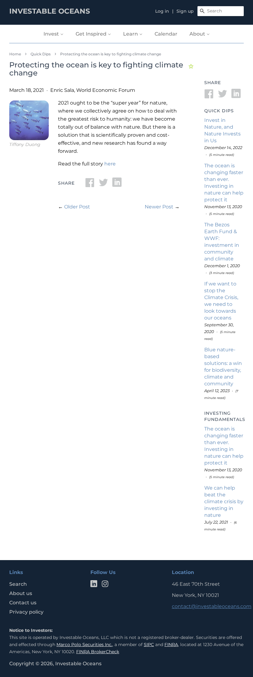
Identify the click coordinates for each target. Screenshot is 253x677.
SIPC (149, 644)
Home (15, 54)
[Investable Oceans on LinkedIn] (93, 585)
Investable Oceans (78, 663)
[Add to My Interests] (192, 65)
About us (20, 593)
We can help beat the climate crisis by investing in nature (223, 501)
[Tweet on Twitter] (103, 184)
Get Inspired (92, 34)
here (110, 164)
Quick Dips (41, 54)
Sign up (185, 11)
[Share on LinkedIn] (117, 184)
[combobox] (220, 11)
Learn (131, 34)
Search (18, 584)
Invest (52, 34)
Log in (162, 11)
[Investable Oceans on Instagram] (105, 585)
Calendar (166, 34)
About (197, 34)
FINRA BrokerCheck (97, 651)
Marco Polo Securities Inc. (84, 644)
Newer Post (159, 207)
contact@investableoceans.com (211, 606)
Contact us (22, 603)
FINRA (171, 644)
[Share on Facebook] (89, 184)
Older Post (77, 207)
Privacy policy (26, 612)
